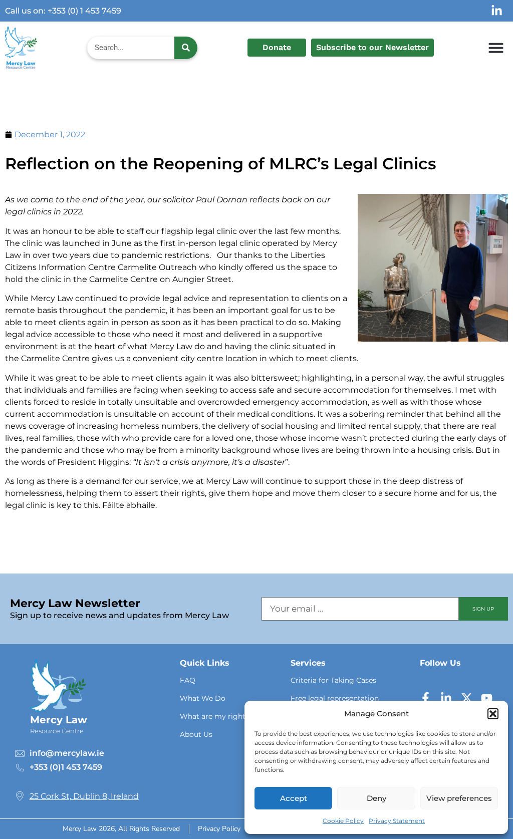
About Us (196, 734)
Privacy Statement (397, 820)
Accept (293, 798)
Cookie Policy (343, 820)
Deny (376, 798)
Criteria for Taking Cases (333, 680)
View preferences (459, 798)
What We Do (202, 698)
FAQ (187, 680)
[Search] (185, 48)
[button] (493, 714)
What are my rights (214, 716)
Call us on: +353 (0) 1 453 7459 (63, 11)
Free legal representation (335, 698)
